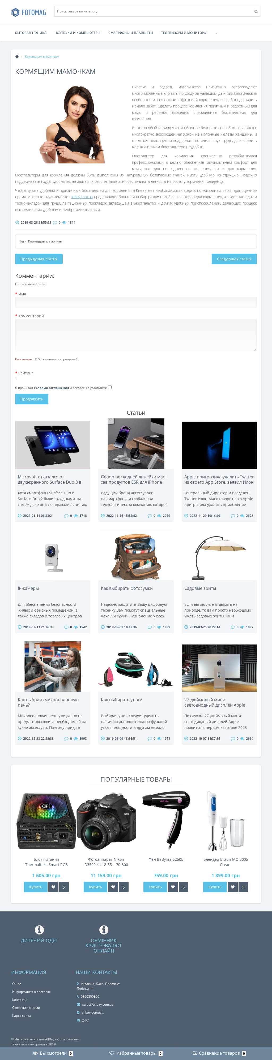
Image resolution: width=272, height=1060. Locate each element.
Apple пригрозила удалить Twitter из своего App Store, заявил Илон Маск (219, 482)
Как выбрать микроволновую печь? (48, 702)
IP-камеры (28, 588)
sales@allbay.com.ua (97, 1004)
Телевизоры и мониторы (184, 33)
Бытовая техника (30, 33)
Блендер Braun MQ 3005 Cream (225, 862)
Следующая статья (234, 258)
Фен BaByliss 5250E (165, 859)
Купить (35, 886)
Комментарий (31, 315)
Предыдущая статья (38, 258)
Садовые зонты (200, 588)
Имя (22, 293)
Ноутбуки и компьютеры (77, 33)
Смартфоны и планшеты (130, 33)
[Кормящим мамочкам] (73, 123)
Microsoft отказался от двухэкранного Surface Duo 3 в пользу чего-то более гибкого (49, 482)
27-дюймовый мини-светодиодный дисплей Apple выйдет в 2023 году (214, 705)
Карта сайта (21, 1015)
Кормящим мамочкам (45, 241)
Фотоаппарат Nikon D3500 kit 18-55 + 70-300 (106, 862)
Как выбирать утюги (121, 700)
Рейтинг (25, 372)
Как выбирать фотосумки (127, 588)
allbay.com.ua (82, 196)
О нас (16, 983)
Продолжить (31, 398)
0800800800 (90, 996)
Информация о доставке (31, 991)
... (216, 33)
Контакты (19, 999)
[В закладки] (53, 887)
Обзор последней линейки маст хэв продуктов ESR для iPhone (134, 479)
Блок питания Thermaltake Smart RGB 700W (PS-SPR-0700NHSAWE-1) (46, 862)
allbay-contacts (92, 1012)
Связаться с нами (26, 1007)
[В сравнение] (64, 887)
